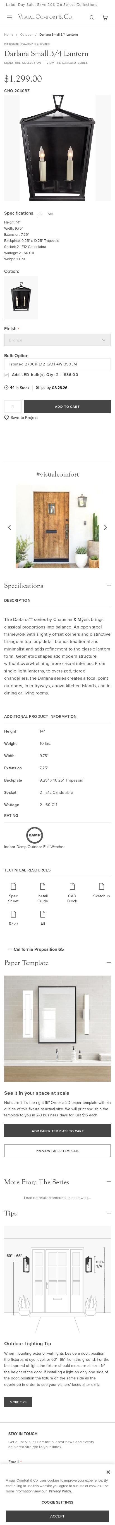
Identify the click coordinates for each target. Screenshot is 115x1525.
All (42, 923)
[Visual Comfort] (45, 17)
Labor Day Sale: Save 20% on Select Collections (52, 4)
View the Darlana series (67, 62)
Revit (13, 923)
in (41, 213)
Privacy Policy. (60, 1491)
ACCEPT (57, 1516)
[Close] (108, 1472)
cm (50, 213)
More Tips (18, 1402)
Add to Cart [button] (67, 406)
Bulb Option (16, 355)
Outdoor (26, 34)
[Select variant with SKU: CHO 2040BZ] (21, 297)
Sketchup (101, 895)
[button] (105, 17)
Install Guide (42, 898)
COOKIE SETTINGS (57, 1502)
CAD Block (72, 898)
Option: (11, 271)
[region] (57, 1494)
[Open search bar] (92, 17)
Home (8, 34)
